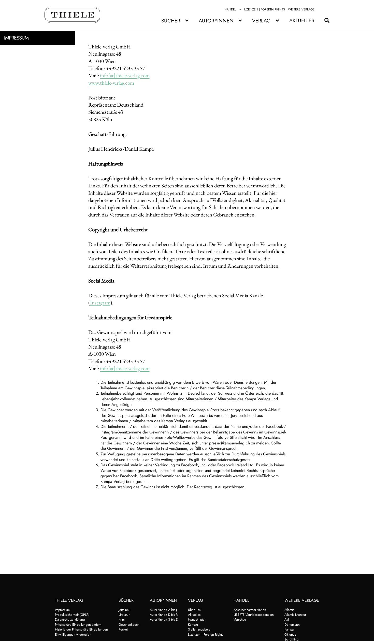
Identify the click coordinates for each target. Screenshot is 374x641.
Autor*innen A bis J (163, 609)
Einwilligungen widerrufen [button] (73, 634)
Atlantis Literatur (295, 614)
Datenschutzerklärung (70, 619)
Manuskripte (196, 619)
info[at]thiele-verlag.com (125, 75)
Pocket (123, 629)
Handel (230, 9)
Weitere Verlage (301, 9)
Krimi (122, 619)
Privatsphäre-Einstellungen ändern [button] (78, 624)
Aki (286, 619)
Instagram (100, 302)
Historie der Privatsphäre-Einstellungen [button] (81, 629)
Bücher (170, 20)
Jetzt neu (125, 609)
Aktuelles (301, 20)
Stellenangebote (199, 629)
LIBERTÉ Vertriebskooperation (254, 614)
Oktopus (290, 634)
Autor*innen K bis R (164, 614)
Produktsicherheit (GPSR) (72, 614)
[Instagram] (326, 9)
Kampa (289, 629)
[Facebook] (321, 9)
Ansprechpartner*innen (250, 609)
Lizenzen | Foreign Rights (264, 9)
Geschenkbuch (129, 624)
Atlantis (289, 609)
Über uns (194, 609)
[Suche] (324, 20)
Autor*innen (216, 20)
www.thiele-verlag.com (111, 82)
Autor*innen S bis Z (164, 619)
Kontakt (193, 624)
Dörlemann (292, 624)
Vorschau (240, 619)
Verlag (261, 20)
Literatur (124, 614)
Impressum (62, 609)
